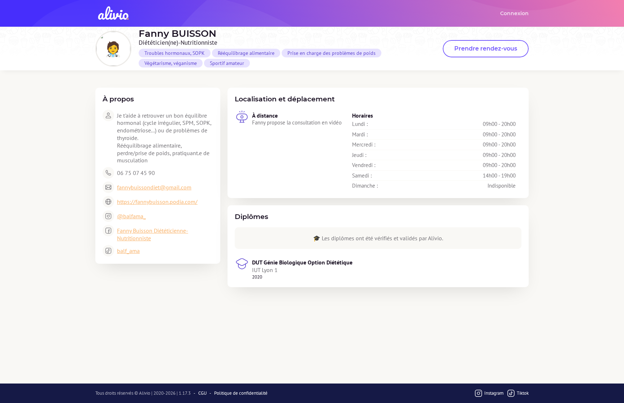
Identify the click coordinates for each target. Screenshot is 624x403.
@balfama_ (131, 216)
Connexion (514, 13)
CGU (202, 393)
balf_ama (128, 250)
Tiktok (523, 393)
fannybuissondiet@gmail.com (154, 187)
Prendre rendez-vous (485, 48)
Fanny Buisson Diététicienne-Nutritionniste (152, 234)
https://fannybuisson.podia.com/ (157, 201)
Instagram (494, 393)
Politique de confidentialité (241, 393)
